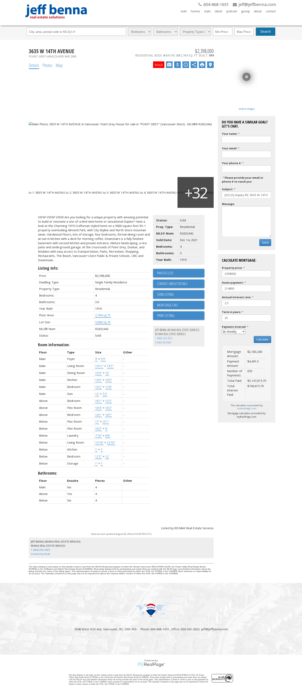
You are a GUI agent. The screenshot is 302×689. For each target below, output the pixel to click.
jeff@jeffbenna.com (214, 629)
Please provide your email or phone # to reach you (242, 179)
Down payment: (233, 282)
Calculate (262, 339)
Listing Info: (48, 268)
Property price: (232, 268)
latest (218, 11)
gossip (245, 11)
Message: (228, 204)
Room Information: (54, 344)
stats (207, 11)
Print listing (165, 315)
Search (265, 31)
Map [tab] (59, 65)
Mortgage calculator (180, 305)
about (258, 11)
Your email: (229, 148)
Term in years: (231, 312)
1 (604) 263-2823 (163, 338)
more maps (247, 109)
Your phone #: (232, 163)
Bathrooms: (47, 473)
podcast (231, 11)
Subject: (227, 189)
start (184, 11)
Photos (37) (165, 272)
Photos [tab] (47, 65)
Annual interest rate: (236, 297)
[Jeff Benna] (56, 21)
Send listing (165, 294)
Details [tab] (34, 65)
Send (265, 242)
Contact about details (172, 283)
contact (271, 11)
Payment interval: (234, 327)
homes (195, 11)
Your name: (229, 134)
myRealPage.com (246, 408)
